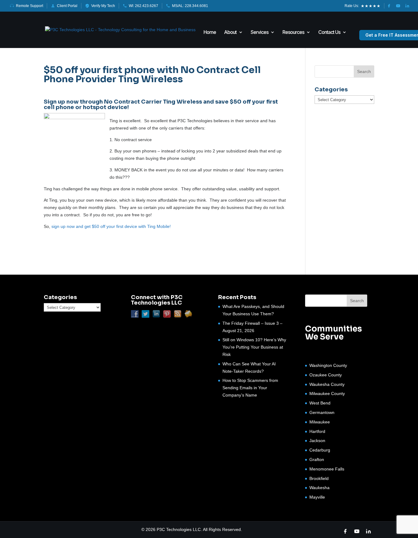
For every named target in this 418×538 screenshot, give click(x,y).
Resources (293, 32)
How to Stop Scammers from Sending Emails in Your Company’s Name (250, 387)
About (230, 32)
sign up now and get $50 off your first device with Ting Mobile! (110, 226)
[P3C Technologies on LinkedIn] (407, 5)
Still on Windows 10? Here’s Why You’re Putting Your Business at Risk (254, 347)
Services (259, 32)
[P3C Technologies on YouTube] (398, 5)
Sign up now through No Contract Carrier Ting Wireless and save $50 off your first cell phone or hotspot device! (161, 104)
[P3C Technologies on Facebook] (389, 5)
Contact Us (329, 32)
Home (209, 32)
